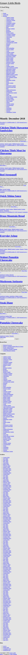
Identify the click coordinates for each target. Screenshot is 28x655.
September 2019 (7, 571)
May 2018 (5, 594)
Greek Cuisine (9, 53)
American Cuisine (10, 20)
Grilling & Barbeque (11, 55)
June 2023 (5, 509)
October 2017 (6, 603)
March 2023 (6, 513)
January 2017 (6, 616)
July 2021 (5, 541)
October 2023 (6, 503)
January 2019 (6, 583)
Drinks (8, 45)
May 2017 (5, 610)
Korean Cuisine (10, 63)
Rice (7, 88)
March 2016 (6, 628)
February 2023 (6, 514)
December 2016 (7, 617)
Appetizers (9, 21)
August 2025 (6, 474)
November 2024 (7, 486)
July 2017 (5, 608)
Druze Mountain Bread (12, 216)
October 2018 (6, 587)
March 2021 (6, 546)
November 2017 (7, 602)
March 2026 (6, 464)
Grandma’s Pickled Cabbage (10, 349)
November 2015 (7, 634)
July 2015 (5, 638)
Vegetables (9, 108)
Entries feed (6, 647)
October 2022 (6, 520)
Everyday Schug (8, 235)
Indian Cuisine (9, 58)
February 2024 (6, 498)
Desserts (8, 44)
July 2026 (5, 459)
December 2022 (7, 517)
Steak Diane (6, 302)
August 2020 (6, 556)
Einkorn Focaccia (7, 345)
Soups (7, 94)
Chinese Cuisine (10, 41)
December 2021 (7, 534)
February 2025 (6, 482)
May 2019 (5, 577)
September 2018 (7, 588)
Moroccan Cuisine (10, 76)
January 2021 (6, 549)
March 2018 (6, 596)
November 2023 (7, 502)
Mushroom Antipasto (11, 281)
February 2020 (6, 564)
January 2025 (6, 484)
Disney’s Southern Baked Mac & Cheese (13, 346)
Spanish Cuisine (10, 99)
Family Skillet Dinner (8, 348)
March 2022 (6, 530)
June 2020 (5, 559)
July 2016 (5, 623)
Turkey (8, 102)
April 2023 (5, 512)
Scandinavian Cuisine (11, 92)
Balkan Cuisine (10, 26)
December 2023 (7, 500)
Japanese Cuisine (10, 62)
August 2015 (6, 637)
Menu (2, 10)
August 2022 (6, 523)
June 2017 (5, 609)
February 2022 (6, 531)
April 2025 (5, 479)
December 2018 (7, 584)
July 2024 (5, 492)
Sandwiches (9, 91)
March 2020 (6, 563)
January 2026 (6, 467)
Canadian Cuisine (10, 35)
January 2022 (6, 532)
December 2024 (7, 485)
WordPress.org (6, 650)
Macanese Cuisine (10, 70)
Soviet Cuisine (9, 98)
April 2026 (5, 463)
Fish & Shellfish (10, 48)
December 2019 (7, 567)
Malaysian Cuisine (10, 71)
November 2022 (7, 518)
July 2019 (5, 574)
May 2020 (5, 560)
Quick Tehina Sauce (10, 196)
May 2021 (5, 544)
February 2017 (6, 615)
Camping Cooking (10, 34)
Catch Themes (13, 654)
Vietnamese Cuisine (11, 112)
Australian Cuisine (10, 23)
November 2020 (7, 552)
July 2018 (5, 591)
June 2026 (5, 460)
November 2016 (7, 619)
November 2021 (7, 535)
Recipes (5, 16)
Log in (4, 646)
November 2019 (7, 569)
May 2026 (5, 461)
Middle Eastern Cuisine (12, 74)
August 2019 (6, 573)
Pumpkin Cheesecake (11, 322)
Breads (8, 30)
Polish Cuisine (9, 83)
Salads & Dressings (11, 90)
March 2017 (6, 613)
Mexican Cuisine (10, 73)
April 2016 (5, 627)
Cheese (8, 38)
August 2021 (6, 539)
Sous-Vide (8, 95)
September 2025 (7, 473)
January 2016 (6, 631)
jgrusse (21, 122)
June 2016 (5, 624)
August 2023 (6, 506)
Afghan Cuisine (10, 17)
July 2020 (5, 557)
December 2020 (7, 550)
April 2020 (5, 562)
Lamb (7, 65)
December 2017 (7, 601)
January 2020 (6, 566)
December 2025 (7, 468)
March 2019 (6, 580)
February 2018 (6, 598)
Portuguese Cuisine (11, 85)
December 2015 (7, 633)
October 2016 (6, 620)
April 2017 (5, 612)
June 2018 (5, 592)
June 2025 (5, 477)
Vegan (7, 106)
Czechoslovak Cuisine (11, 42)
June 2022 (5, 525)
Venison (8, 110)
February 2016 (6, 630)
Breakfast (8, 31)
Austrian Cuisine (10, 24)
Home (4, 13)
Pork (7, 84)
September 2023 (7, 505)
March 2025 (6, 481)
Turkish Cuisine (10, 104)
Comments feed (7, 649)
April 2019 (5, 578)
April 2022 (5, 528)
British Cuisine (10, 32)
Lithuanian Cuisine (11, 69)
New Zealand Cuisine (11, 77)
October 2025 (6, 471)
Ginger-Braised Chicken (9, 350)
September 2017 (7, 605)
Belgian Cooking (10, 28)
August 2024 (6, 491)
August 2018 (6, 589)
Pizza (7, 81)
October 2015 (6, 635)
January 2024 (6, 499)
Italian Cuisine (9, 60)
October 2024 (6, 488)
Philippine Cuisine (10, 80)
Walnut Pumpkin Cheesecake (9, 258)
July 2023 (5, 507)
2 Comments (24, 212)
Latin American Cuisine (12, 67)
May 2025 (5, 478)
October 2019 (6, 570)
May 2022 (5, 527)
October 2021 (6, 537)
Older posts (3, 337)
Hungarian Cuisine (10, 56)
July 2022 (5, 524)
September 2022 (7, 521)
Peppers (8, 78)
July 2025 (5, 475)
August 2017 (6, 606)
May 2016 (5, 626)
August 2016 (6, 622)
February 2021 (6, 548)
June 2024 (5, 493)
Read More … (24, 141)
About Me (5, 14)
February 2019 (6, 581)
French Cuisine (10, 49)
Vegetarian (8, 109)
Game (7, 51)
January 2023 (6, 516)
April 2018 (5, 595)
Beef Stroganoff (8, 174)
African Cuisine (10, 19)
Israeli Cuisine (9, 59)
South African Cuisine (11, 97)
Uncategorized (9, 105)
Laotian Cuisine (10, 66)
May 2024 (5, 495)
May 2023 (5, 510)
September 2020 (7, 555)
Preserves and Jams (11, 87)
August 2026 (6, 457)
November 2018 (7, 585)
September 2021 (7, 538)
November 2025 (7, 470)
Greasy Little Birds (10, 3)
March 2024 (6, 496)
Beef (7, 27)
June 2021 (5, 542)
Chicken (8, 39)
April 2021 (5, 545)
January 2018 (6, 599)
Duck (7, 46)
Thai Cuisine (9, 101)
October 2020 (6, 553)
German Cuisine (10, 52)
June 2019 (5, 576)
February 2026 (6, 466)
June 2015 (5, 640)
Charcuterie (9, 37)
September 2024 (7, 489)
